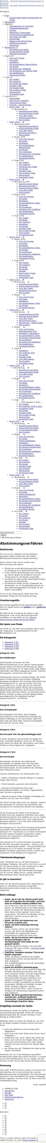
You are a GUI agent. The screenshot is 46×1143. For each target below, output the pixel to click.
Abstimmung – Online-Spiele (31, 323)
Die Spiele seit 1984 (17, 37)
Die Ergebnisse (25, 152)
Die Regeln (14, 66)
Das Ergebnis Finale (17, 90)
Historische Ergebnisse (19, 100)
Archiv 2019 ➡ (16, 421)
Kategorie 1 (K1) (11, 642)
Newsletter (14, 45)
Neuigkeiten (10, 22)
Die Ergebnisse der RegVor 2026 (23, 71)
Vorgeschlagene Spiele (28, 430)
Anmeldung (14, 62)
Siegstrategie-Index (18, 103)
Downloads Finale (16, 94)
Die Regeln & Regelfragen (30, 338)
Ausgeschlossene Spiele (19, 52)
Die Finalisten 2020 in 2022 (30, 406)
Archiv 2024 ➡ (16, 179)
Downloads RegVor (17, 75)
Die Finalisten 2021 (27, 353)
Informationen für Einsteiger (21, 26)
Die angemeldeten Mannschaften (23, 64)
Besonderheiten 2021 (28, 331)
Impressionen (14, 92)
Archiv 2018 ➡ (16, 475)
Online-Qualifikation (27, 441)
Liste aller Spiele (26, 115)
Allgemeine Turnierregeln (19, 32)
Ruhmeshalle (14, 39)
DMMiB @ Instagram (18, 43)
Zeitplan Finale (15, 86)
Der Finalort (14, 79)
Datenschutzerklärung (14, 1097)
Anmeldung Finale (26, 408)
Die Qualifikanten (16, 73)
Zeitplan (22, 271)
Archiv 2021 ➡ (16, 310)
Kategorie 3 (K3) (12, 646)
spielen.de (41, 607)
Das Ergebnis (24, 120)
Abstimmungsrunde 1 (18, 54)
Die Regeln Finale (16, 88)
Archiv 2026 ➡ (16, 107)
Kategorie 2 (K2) (12, 644)
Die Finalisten (15, 81)
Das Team (9, 1095)
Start (7, 15)
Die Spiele (13, 60)
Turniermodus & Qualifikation (21, 35)
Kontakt (8, 1093)
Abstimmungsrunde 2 (28, 118)
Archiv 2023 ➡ (16, 237)
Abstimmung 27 (11, 47)
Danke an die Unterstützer (20, 41)
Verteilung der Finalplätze (20, 69)
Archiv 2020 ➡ (16, 365)
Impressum (9, 1099)
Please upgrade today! (32, 1140)
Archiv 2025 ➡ (16, 122)
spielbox (27, 607)
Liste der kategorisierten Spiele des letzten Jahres (18, 618)
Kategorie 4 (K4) (12, 648)
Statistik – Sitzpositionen (20, 105)
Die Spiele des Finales (18, 83)
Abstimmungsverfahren (19, 49)
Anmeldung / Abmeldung (29, 333)
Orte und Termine (16, 58)
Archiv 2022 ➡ (16, 280)
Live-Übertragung (26, 359)
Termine (12, 30)
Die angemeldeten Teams (29, 203)
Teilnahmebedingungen (19, 28)
